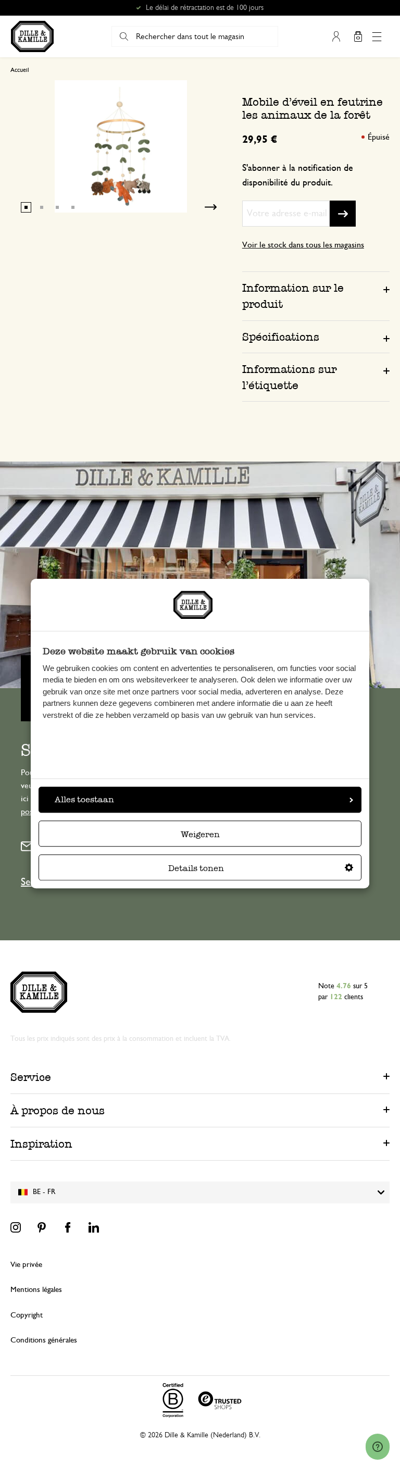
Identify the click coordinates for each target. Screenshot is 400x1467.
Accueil (19, 70)
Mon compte (336, 36)
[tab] (316, 295)
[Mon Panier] (358, 36)
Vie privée (26, 1265)
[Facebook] (68, 1227)
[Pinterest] (41, 1227)
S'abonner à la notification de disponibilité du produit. (297, 176)
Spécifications (280, 336)
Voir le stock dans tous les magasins (303, 245)
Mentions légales (36, 1290)
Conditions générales (43, 1340)
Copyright (26, 1315)
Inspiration (41, 1143)
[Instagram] (15, 1227)
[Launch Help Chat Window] (378, 1447)
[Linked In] (94, 1227)
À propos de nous (57, 1110)
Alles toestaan (84, 799)
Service (30, 1077)
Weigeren (200, 834)
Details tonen (196, 868)
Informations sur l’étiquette (289, 377)
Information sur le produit (293, 295)
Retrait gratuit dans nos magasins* (205, 7)
